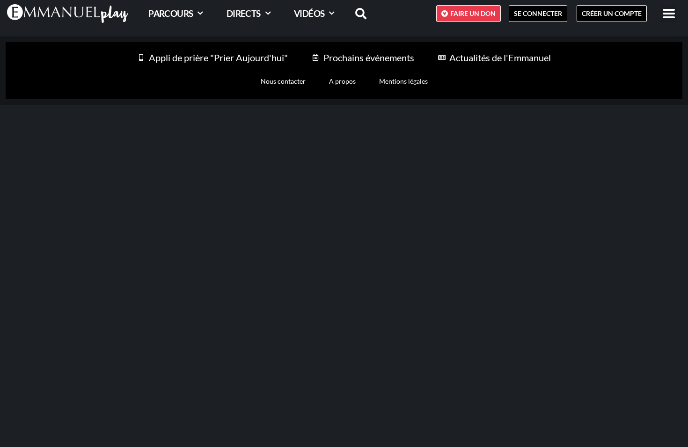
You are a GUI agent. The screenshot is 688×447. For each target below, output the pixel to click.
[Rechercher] (355, 13)
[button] (668, 13)
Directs (244, 13)
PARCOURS (170, 13)
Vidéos (309, 13)
